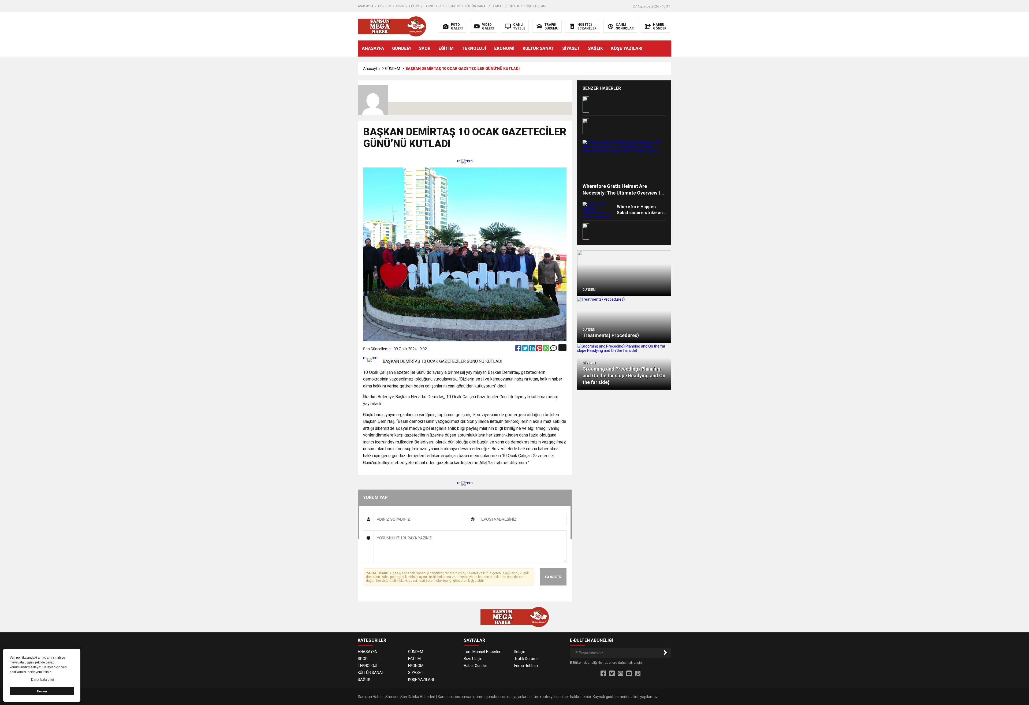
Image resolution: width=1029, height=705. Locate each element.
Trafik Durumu (526, 658)
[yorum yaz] (553, 349)
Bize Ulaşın (473, 658)
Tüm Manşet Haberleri (482, 652)
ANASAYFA (365, 6)
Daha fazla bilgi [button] (42, 679)
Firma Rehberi (526, 665)
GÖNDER (553, 577)
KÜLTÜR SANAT (476, 6)
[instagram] (620, 673)
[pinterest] (539, 349)
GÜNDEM (384, 6)
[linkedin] (532, 349)
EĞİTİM (414, 6)
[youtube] (629, 673)
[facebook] (518, 349)
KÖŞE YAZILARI (535, 6)
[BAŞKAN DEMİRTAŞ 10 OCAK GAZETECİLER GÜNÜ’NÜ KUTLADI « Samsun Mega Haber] (392, 26)
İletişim (520, 652)
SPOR (400, 6)
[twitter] (525, 349)
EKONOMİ (453, 6)
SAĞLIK (514, 6)
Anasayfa (371, 68)
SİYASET (498, 6)
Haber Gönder (475, 665)
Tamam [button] (42, 691)
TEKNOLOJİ (432, 6)
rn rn (463, 161)
